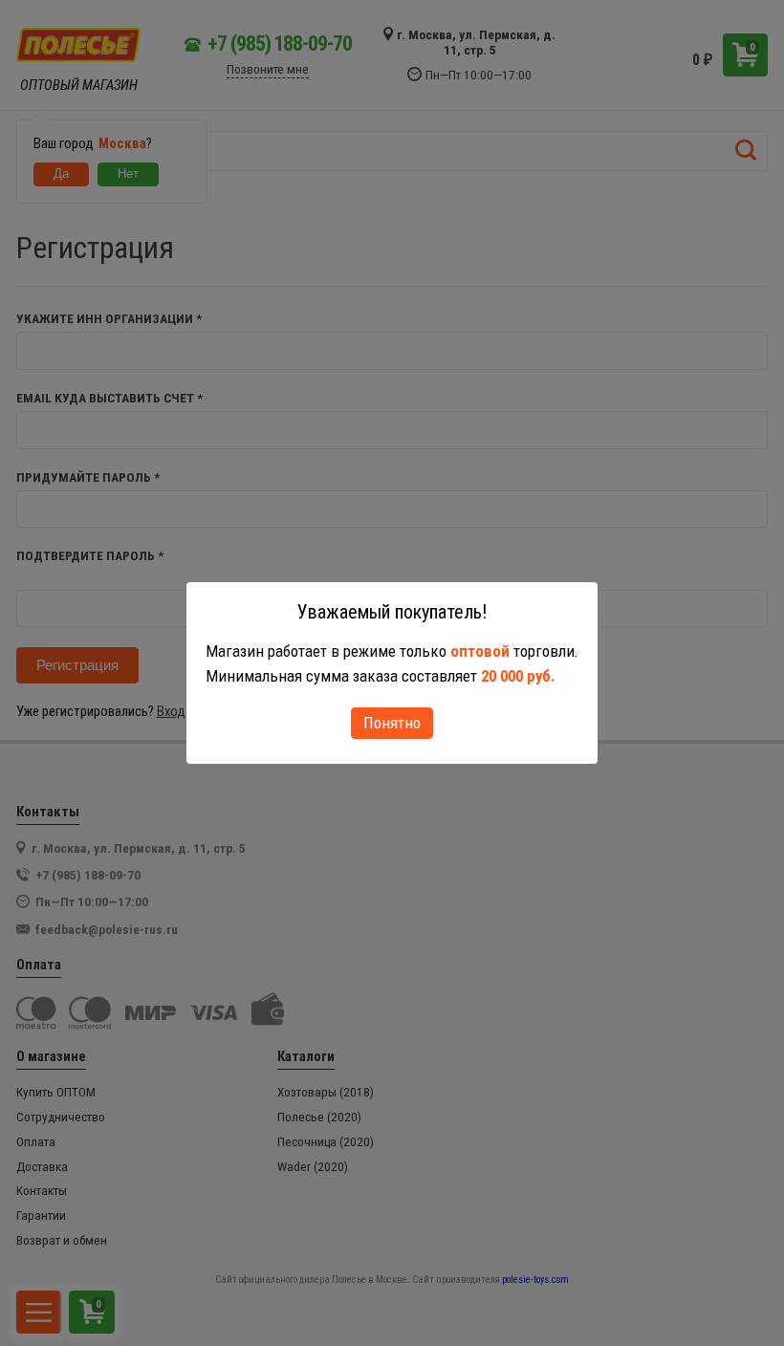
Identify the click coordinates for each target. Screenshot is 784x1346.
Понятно (392, 722)
